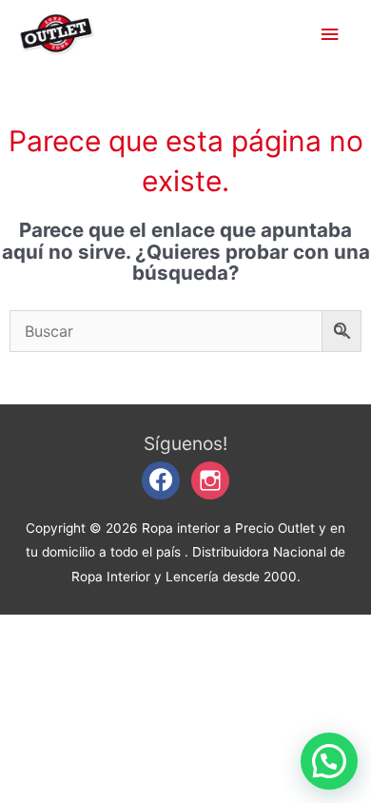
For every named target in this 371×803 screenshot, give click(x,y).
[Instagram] (210, 479)
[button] (329, 761)
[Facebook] (161, 479)
